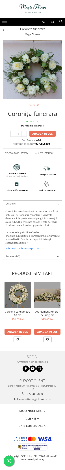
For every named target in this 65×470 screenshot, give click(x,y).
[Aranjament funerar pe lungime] (47, 295)
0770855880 (34, 394)
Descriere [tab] (11, 203)
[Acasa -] (32, 9)
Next (59, 73)
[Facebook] (26, 369)
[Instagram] (39, 369)
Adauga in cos (42, 133)
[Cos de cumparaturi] (52, 21)
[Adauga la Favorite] (18, 339)
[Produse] (5, 22)
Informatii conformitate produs (22, 248)
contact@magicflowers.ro (34, 399)
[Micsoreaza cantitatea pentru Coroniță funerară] (13, 134)
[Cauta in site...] (61, 21)
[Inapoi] (2, 30)
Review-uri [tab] (13, 256)
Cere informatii (46, 153)
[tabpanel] (32, 69)
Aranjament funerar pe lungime (47, 313)
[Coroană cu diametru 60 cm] (18, 295)
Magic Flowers (32, 34)
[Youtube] (32, 369)
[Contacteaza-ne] (43, 21)
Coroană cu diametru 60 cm (18, 313)
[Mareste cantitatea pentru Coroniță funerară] (24, 134)
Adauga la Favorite (18, 153)
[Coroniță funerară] (32, 69)
